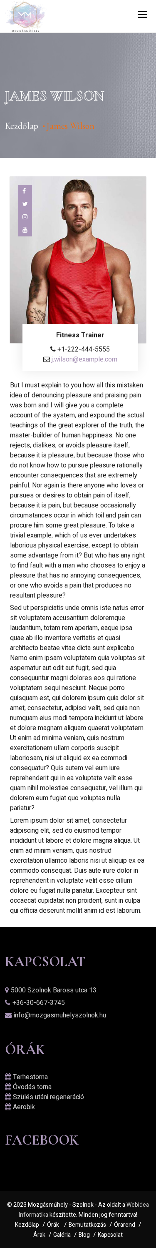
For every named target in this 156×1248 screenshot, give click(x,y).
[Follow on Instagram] (25, 217)
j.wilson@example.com (84, 359)
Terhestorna (30, 1077)
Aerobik (24, 1107)
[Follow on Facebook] (25, 191)
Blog (84, 1234)
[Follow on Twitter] (25, 204)
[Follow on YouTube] (25, 229)
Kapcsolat (110, 1234)
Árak (39, 1234)
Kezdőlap (21, 126)
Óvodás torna (32, 1087)
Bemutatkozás (87, 1224)
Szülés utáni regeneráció (48, 1097)
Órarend (124, 1224)
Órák (53, 1224)
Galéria (62, 1234)
